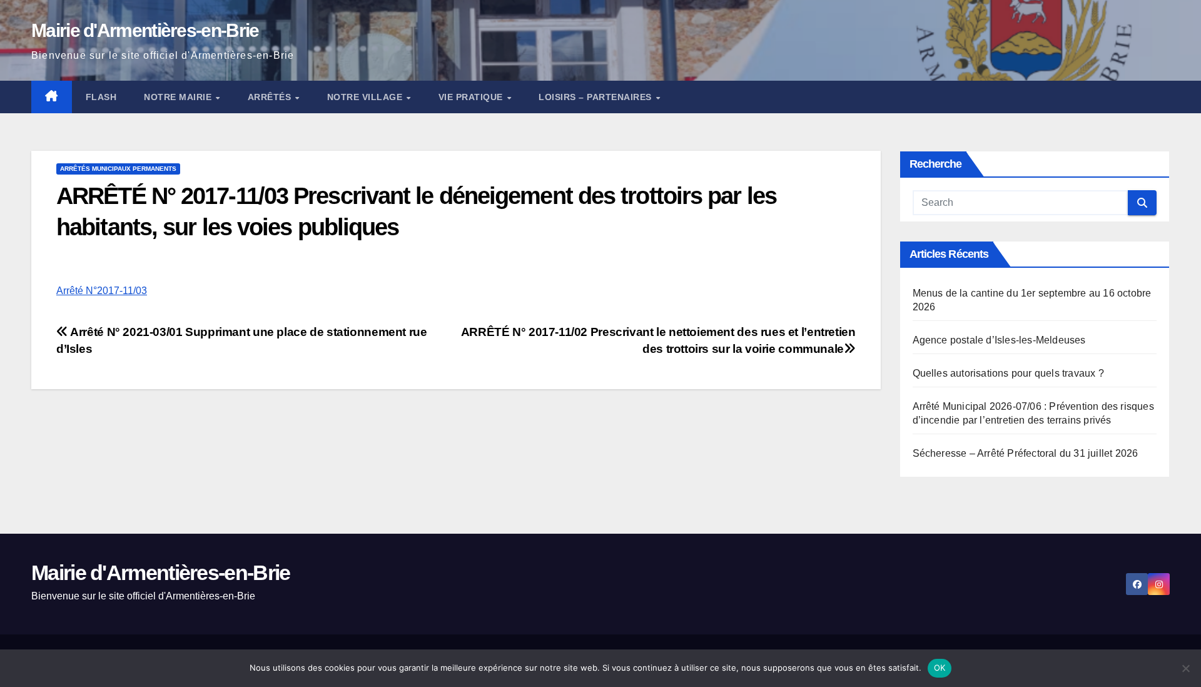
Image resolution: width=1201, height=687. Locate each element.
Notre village (366, 97)
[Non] (1185, 668)
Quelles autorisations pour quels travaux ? (1008, 373)
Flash (101, 97)
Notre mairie (179, 97)
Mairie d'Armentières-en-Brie (144, 30)
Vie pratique (472, 97)
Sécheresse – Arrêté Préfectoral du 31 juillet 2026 (1025, 453)
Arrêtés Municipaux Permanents (118, 168)
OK (940, 668)
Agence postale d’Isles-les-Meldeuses (999, 340)
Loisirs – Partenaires (596, 97)
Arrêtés (271, 97)
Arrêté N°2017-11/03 (101, 290)
